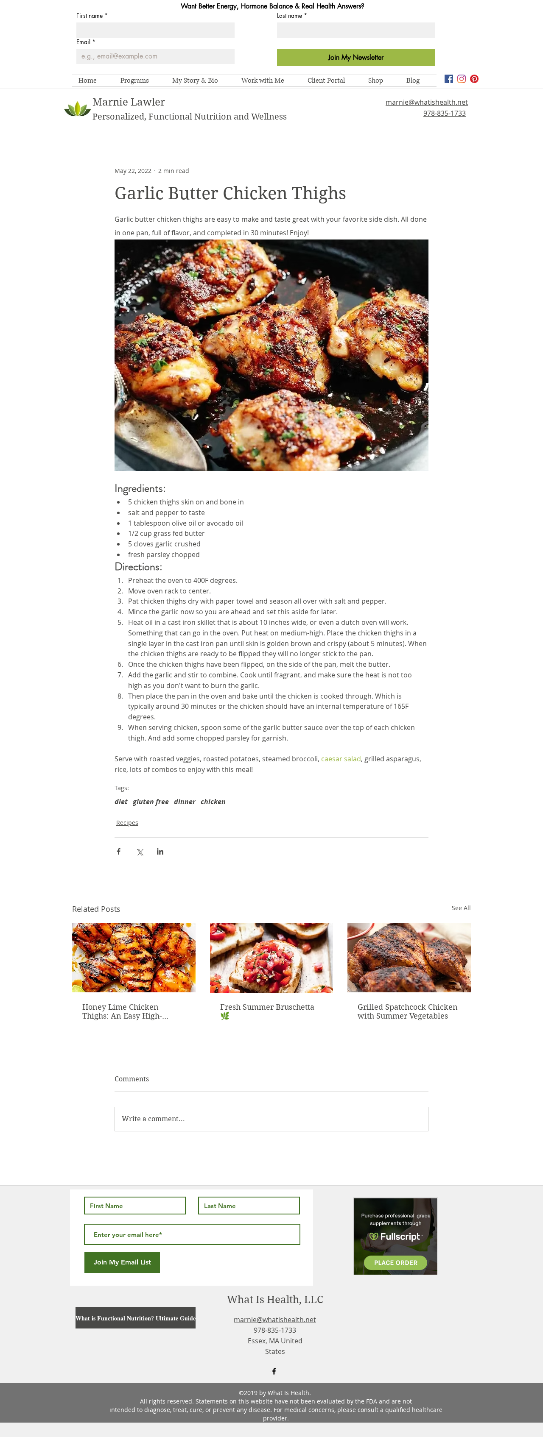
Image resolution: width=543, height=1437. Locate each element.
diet (121, 801)
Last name (292, 15)
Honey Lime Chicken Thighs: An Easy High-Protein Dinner (122, 1011)
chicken (213, 801)
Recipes (127, 823)
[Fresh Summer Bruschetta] (271, 958)
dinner (185, 801)
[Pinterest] (474, 79)
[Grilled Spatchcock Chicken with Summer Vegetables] (409, 957)
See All (461, 908)
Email (85, 41)
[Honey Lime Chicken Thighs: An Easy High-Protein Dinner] (134, 957)
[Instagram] (461, 79)
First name (92, 15)
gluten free (151, 801)
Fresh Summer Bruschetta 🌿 (267, 1011)
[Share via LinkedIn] (160, 851)
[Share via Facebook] (119, 851)
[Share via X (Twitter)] (139, 851)
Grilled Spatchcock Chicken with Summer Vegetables (408, 1011)
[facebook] (449, 79)
